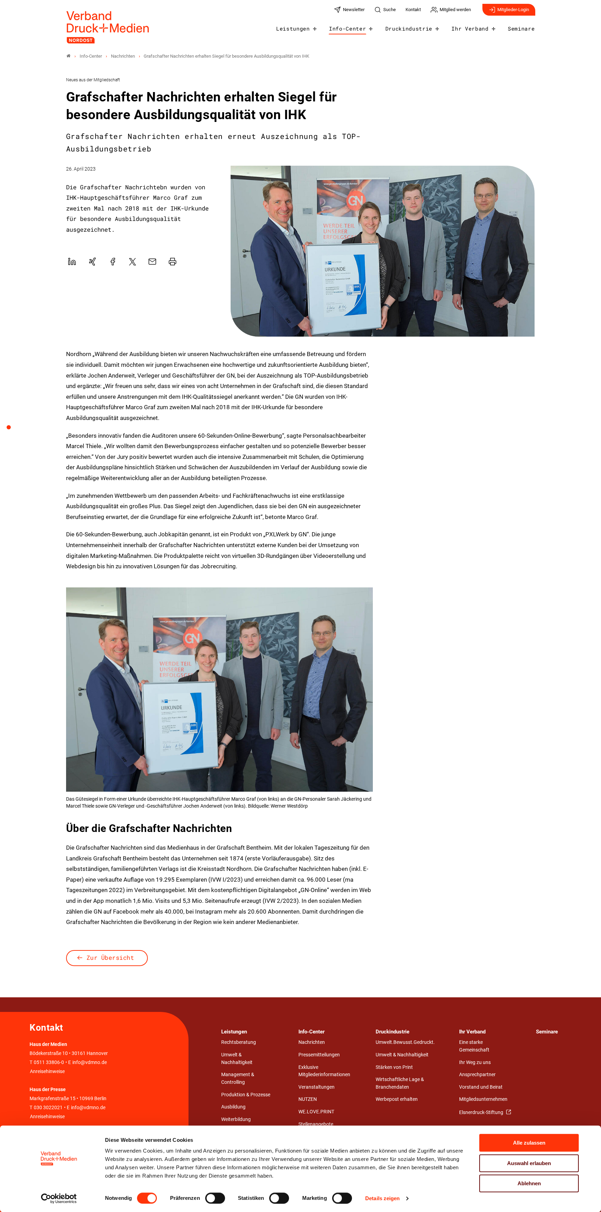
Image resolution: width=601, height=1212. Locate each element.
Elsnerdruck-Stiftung (481, 1112)
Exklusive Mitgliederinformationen (324, 1071)
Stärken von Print (394, 1067)
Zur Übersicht (110, 958)
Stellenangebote (315, 1124)
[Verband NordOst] (68, 56)
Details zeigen (382, 1198)
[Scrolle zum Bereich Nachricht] (12, 429)
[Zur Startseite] (108, 27)
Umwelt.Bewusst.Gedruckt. (405, 1042)
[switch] (215, 1198)
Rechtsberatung (238, 1042)
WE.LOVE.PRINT (316, 1112)
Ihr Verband (469, 28)
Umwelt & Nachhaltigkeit (237, 1058)
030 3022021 (48, 1108)
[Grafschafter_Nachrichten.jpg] (382, 251)
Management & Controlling (237, 1078)
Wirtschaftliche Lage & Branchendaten (400, 1083)
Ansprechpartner (477, 1075)
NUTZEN (307, 1099)
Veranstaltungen (316, 1087)
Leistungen (293, 28)
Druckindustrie (409, 28)
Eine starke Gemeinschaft (474, 1046)
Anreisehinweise (47, 1071)
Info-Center (347, 28)
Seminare (521, 28)
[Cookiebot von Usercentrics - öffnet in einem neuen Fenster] (59, 1198)
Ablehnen (529, 1183)
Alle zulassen (529, 1143)
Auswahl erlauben (529, 1163)
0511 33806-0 (49, 1062)
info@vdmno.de (89, 1062)
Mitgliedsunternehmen (483, 1099)
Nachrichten (311, 1042)
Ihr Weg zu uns (475, 1062)
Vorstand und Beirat (481, 1087)
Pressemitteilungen (319, 1055)
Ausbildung (233, 1107)
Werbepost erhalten (397, 1099)
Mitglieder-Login (513, 9)
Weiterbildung (236, 1119)
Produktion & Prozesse (245, 1095)
